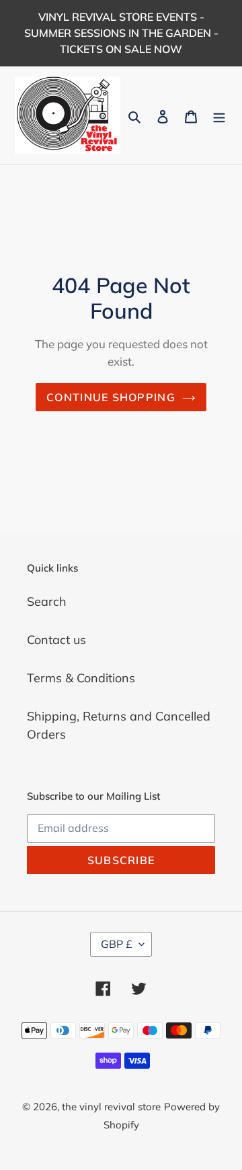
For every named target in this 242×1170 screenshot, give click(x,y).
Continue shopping (110, 397)
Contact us (56, 639)
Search (47, 601)
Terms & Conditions (81, 678)
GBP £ (116, 944)
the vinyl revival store (111, 1106)
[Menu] (219, 115)
